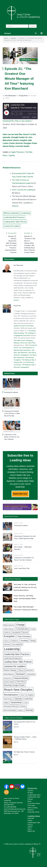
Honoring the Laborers (11, 392)
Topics (30, 829)
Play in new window (23, 121)
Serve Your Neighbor (27, 695)
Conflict (33, 629)
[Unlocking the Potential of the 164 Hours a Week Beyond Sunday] (11, 403)
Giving (32, 641)
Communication (22, 629)
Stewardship (16, 702)
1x (16, 114)
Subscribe (25, 117)
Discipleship (16, 632)
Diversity (25, 632)
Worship (29, 710)
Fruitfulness (14, 641)
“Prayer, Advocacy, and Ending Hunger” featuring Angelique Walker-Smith (25, 598)
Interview (7, 644)
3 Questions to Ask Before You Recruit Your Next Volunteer (11, 437)
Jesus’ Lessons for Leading (22, 190)
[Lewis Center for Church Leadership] (23, 12)
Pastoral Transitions (9, 681)
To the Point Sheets (34, 803)
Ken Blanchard (10, 95)
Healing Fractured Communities (24, 326)
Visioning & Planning (11, 706)
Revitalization (11, 694)
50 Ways (30, 793)
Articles (30, 820)
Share (34, 117)
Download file (8, 121)
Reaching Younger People (14, 685)
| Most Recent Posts (11, 516)
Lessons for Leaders (12, 226)
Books (30, 801)
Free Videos (31, 805)
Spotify (12, 155)
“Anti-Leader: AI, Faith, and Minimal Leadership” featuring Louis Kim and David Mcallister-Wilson (25, 587)
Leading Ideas (34, 816)
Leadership (25, 213)
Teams (26, 702)
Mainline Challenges (10, 670)
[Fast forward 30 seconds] (21, 114)
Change (20, 624)
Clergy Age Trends (33, 812)
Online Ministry (8, 674)
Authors (30, 827)
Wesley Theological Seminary (13, 802)
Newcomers (29, 670)
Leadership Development (12, 658)
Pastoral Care (7, 678)
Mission (21, 670)
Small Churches (8, 699)
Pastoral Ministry (21, 678)
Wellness (20, 710)
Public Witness (21, 681)
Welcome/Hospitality (10, 710)
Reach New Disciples (18, 689)
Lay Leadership (17, 644)
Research (31, 810)
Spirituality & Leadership (23, 699)
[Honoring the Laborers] (11, 384)
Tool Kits (30, 790)
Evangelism (9, 636)
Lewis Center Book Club (21, 568)
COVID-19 (7, 632)
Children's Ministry (9, 629)
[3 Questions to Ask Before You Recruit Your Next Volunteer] (11, 426)
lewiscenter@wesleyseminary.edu (14, 809)
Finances (6, 641)
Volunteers (23, 706)
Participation (31, 674)
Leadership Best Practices (14, 217)
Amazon (15, 206)
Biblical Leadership (11, 213)
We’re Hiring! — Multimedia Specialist (22, 548)
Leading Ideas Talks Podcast (15, 222)
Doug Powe (23, 95)
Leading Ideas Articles (35, 795)
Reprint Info (31, 831)
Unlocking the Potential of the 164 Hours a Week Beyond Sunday (12, 413)
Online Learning (32, 808)
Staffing (6, 702)
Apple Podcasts (17, 152)
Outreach (20, 674)
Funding (24, 640)
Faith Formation (24, 636)
